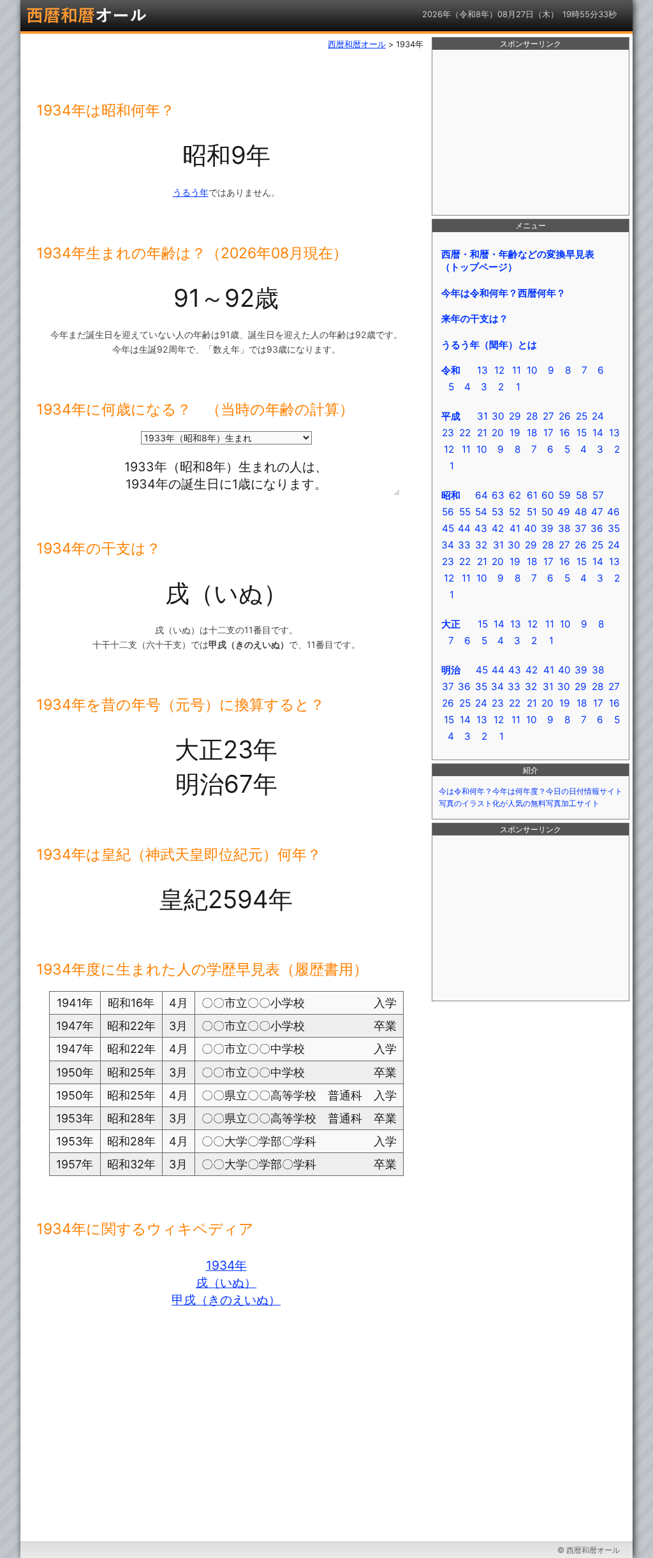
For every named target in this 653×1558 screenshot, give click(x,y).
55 (465, 512)
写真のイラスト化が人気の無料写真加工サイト (519, 803)
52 (514, 512)
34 (447, 545)
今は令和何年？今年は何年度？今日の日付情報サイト (530, 791)
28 (532, 416)
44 (464, 528)
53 (498, 512)
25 (581, 416)
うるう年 (191, 192)
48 (581, 512)
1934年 (226, 1265)
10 (532, 370)
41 (515, 528)
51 (532, 512)
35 (614, 528)
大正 (450, 624)
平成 (450, 416)
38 (564, 528)
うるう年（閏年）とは (489, 345)
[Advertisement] (530, 132)
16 (564, 433)
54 (481, 512)
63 (498, 495)
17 (548, 433)
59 (565, 495)
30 (498, 416)
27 (548, 416)
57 (598, 495)
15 (581, 433)
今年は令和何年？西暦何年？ (503, 293)
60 (547, 495)
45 (448, 528)
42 (498, 528)
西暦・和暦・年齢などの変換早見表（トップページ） (517, 260)
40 (530, 528)
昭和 (450, 495)
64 (481, 495)
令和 (450, 370)
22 (465, 433)
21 (482, 433)
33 (464, 545)
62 (515, 495)
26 (565, 416)
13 (482, 370)
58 (581, 495)
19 (515, 433)
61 (532, 495)
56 (448, 512)
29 (515, 416)
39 (547, 528)
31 (482, 416)
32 (481, 545)
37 (581, 528)
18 (532, 433)
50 (547, 512)
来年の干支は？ (474, 318)
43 (480, 528)
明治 (450, 670)
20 (498, 433)
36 (597, 528)
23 (448, 433)
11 (516, 370)
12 (499, 370)
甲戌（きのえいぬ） (226, 1299)
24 (598, 416)
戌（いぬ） (226, 1282)
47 (597, 512)
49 (563, 512)
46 (613, 512)
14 (597, 433)
